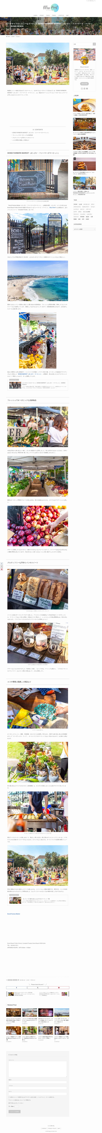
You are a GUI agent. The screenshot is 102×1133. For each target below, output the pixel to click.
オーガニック (20, 28)
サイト (10, 1091)
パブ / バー (88, 209)
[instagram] (89, 1)
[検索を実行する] (94, 44)
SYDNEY (9, 28)
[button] (16, 987)
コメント (11, 1060)
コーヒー (93, 206)
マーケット (29, 28)
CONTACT (44, 1128)
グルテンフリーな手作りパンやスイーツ (23, 137)
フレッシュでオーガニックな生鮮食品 (22, 135)
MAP (59, 1128)
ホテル (79, 211)
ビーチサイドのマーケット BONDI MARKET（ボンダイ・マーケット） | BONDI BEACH (43, 383)
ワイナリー (76, 216)
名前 (10, 1079)
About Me (84, 83)
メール (11, 1085)
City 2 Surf (52, 207)
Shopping (14, 28)
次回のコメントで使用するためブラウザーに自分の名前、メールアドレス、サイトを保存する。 (32, 1097)
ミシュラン (82, 214)
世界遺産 (82, 216)
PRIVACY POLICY (52, 1128)
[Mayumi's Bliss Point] (51, 7)
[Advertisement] (37, 111)
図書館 (75, 219)
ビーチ (25, 28)
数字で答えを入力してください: (16, 1103)
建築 (79, 219)
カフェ (92, 204)
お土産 (80, 204)
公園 (92, 216)
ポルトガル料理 (86, 211)
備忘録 (87, 216)
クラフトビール (77, 206)
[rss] (93, 1)
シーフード (76, 209)
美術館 (87, 219)
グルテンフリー (85, 206)
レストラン (89, 214)
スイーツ (82, 209)
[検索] (95, 1)
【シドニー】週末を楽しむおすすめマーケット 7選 (36, 899)
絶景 (83, 219)
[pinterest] (91, 1)
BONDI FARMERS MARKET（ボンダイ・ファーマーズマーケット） (30, 132)
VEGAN (75, 204)
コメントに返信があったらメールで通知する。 (21, 1100)
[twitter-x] (87, 1)
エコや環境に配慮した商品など (20, 140)
